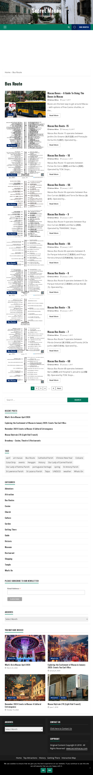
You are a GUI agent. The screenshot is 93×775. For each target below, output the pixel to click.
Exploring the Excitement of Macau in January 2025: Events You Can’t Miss (35, 422)
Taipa (47, 471)
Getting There (10, 529)
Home (19, 758)
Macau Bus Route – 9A (25, 194)
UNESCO (57, 471)
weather (67, 471)
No (49, 770)
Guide (10, 114)
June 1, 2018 (54, 707)
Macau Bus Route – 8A (25, 253)
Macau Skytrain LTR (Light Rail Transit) (21, 434)
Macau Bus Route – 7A (25, 312)
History (42, 462)
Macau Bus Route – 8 (25, 282)
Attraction (9, 494)
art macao (18, 458)
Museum (8, 547)
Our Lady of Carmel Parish (60, 462)
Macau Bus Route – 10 (25, 164)
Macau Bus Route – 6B (25, 370)
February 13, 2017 (68, 129)
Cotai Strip (11, 462)
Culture (8, 517)
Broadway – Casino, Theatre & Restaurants (23, 440)
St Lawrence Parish (14, 471)
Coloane (79, 458)
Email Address (14, 588)
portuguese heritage (42, 467)
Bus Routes (84, 27)
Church (8, 511)
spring (57, 467)
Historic (8, 541)
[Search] (69, 27)
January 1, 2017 (67, 159)
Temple (8, 564)
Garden (8, 523)
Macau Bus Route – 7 (25, 341)
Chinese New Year (64, 458)
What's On (9, 570)
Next (59, 388)
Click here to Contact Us (61, 728)
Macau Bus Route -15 (25, 135)
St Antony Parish (70, 467)
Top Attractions (30, 758)
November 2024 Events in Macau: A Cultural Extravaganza (29, 428)
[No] (90, 768)
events (22, 462)
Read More (54, 116)
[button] (5, 27)
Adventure (9, 488)
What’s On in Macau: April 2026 (17, 417)
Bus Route (30, 458)
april (8, 458)
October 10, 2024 (13, 710)
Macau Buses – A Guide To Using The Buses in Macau (25, 104)
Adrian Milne (54, 100)
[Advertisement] (46, 50)
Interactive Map (69, 758)
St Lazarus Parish (34, 471)
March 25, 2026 (12, 668)
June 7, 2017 (66, 100)
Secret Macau (46, 10)
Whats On (78, 471)
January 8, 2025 (55, 671)
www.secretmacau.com (76, 748)
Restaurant (9, 553)
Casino (7, 506)
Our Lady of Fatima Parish (18, 467)
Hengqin (31, 462)
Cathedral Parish (45, 458)
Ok (43, 770)
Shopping (8, 558)
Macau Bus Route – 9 (25, 223)
